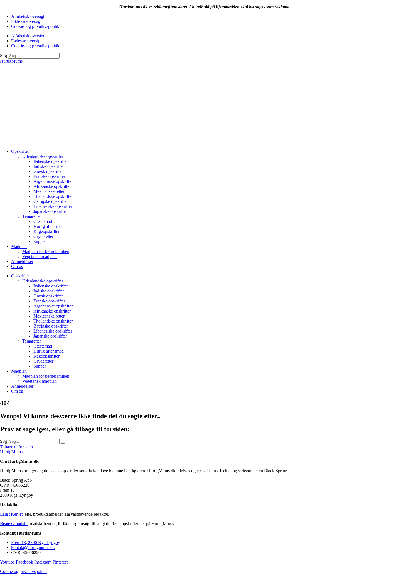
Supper (39, 241)
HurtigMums (11, 61)
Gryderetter (43, 236)
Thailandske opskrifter (53, 196)
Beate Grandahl (14, 523)
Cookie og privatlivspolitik (23, 571)
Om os (17, 266)
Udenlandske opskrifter (42, 156)
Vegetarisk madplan (39, 256)
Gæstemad (42, 221)
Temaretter (31, 216)
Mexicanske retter (49, 191)
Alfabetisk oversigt (27, 16)
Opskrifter (20, 151)
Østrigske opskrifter (50, 201)
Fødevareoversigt (26, 21)
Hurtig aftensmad (48, 226)
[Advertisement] (204, 105)
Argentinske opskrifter (53, 181)
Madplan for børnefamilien (45, 251)
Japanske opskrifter (50, 211)
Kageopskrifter (46, 231)
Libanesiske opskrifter (52, 206)
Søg (3, 55)
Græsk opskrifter (48, 171)
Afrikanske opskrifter (52, 186)
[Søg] (63, 443)
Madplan (19, 246)
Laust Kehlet (11, 514)
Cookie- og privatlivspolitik (35, 26)
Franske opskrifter (49, 176)
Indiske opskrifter (48, 166)
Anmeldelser (22, 261)
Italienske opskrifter (50, 161)
